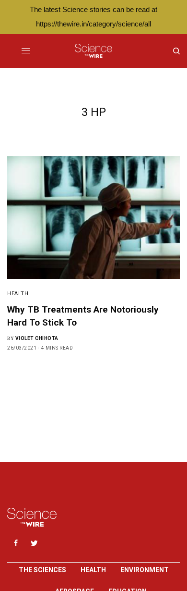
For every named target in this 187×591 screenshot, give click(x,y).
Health (17, 293)
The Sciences (42, 570)
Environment (144, 570)
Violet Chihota (36, 338)
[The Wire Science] (93, 51)
